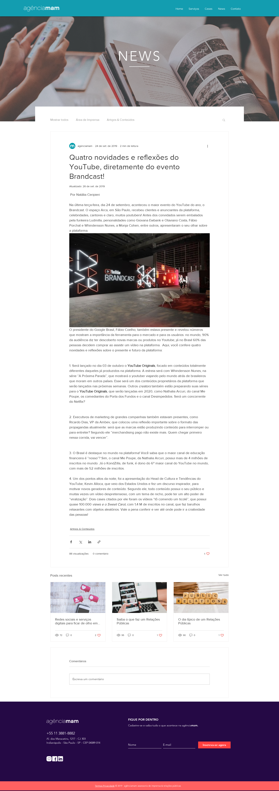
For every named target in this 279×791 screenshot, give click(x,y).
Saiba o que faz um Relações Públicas (138, 621)
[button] (224, 119)
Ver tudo (223, 574)
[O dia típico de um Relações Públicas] (201, 597)
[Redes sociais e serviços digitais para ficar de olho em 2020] (77, 597)
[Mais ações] (207, 146)
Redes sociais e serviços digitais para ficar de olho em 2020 (76, 621)
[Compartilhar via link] (99, 542)
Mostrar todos (59, 119)
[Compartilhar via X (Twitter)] (80, 542)
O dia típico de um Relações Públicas (199, 621)
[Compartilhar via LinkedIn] (89, 542)
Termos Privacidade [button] (105, 785)
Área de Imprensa (87, 119)
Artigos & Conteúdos (120, 119)
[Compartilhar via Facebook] (71, 542)
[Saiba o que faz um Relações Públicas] (139, 597)
